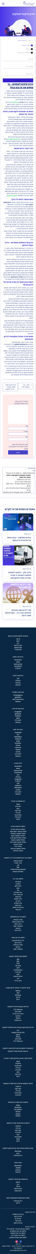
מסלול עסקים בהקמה (18, 840)
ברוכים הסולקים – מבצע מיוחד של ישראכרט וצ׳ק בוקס (19, 539)
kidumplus (18, 737)
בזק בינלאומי (18, 645)
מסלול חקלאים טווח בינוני (18, 842)
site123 (18, 685)
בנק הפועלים (18, 892)
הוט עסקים (18, 1020)
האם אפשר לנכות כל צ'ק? (23, 482)
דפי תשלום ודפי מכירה (18, 801)
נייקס (18, 999)
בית (30, 40)
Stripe (18, 1105)
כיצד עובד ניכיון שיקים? (24, 479)
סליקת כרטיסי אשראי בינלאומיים (18, 1102)
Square (18, 1114)
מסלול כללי (18, 846)
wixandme (18, 660)
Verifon (18, 991)
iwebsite (18, 716)
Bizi (18, 959)
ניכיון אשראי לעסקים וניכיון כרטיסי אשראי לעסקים (18, 1048)
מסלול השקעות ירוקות (18, 836)
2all (18, 678)
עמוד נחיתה (18, 1163)
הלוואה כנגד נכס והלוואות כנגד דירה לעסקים (18, 858)
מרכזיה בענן (18, 1216)
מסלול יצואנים (18, 844)
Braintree (18, 1107)
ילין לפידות (18, 930)
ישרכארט (18, 806)
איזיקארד (18, 1063)
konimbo (18, 743)
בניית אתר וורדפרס (18, 709)
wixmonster (18, 664)
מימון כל (18, 884)
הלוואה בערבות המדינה (18, 826)
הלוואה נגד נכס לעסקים (18, 1233)
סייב (18, 865)
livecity (18, 683)
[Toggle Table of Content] (33, 471)
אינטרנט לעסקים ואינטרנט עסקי (18, 636)
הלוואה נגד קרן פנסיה (18, 937)
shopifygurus (18, 695)
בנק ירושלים (18, 903)
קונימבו (18, 752)
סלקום (18, 1035)
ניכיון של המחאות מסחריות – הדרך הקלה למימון (18, 485)
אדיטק (18, 997)
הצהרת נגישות (18, 1223)
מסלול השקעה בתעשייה (18, 833)
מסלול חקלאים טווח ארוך (18, 838)
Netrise (18, 701)
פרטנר (18, 639)
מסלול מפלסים (18, 851)
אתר (26, 437)
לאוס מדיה (18, 720)
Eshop (18, 745)
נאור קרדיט (18, 981)
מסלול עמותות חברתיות (18, 848)
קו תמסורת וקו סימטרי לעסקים (18, 1179)
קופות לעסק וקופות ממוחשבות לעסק (18, 1198)
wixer (18, 662)
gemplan (18, 697)
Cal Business (18, 970)
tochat (18, 1016)
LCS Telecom (18, 1009)
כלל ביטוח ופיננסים (18, 922)
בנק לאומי (18, 905)
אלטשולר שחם (18, 926)
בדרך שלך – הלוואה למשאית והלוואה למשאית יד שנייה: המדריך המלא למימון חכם (19, 575)
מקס (18, 808)
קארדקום (18, 810)
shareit (18, 749)
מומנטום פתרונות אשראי (18, 869)
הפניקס (18, 928)
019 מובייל (18, 650)
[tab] (27, 45)
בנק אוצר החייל (18, 894)
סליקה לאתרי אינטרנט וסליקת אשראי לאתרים (18, 1058)
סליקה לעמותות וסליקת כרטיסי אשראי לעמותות (18, 1083)
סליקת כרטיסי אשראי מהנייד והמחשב (18, 1123)
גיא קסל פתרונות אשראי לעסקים (18, 1051)
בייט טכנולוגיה (18, 1155)
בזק (18, 643)
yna (18, 735)
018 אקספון (18, 647)
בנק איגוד (18, 897)
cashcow (18, 747)
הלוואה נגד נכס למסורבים (18, 1231)
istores (18, 680)
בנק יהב (18, 901)
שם (26, 426)
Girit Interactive (18, 699)
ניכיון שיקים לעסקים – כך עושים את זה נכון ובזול (20, 473)
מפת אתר (18, 1221)
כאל (18, 890)
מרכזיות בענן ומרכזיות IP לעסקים (18, 1006)
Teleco (18, 1018)
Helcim (18, 1112)
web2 (18, 718)
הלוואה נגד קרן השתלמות (18, 917)
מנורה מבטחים (18, 920)
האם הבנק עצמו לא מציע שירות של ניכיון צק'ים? (18, 489)
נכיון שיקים (15, 102)
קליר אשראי (18, 863)
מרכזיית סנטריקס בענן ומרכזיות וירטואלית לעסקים (18, 1027)
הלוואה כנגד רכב (18, 879)
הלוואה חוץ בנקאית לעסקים (18, 1237)
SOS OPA (18, 1012)
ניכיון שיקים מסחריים (14, 139)
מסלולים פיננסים (18, 871)
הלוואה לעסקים (12, 195)
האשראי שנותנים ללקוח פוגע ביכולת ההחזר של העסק (19, 476)
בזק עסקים (18, 1191)
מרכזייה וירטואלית (18, 1214)
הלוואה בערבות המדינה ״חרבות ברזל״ (18, 1229)
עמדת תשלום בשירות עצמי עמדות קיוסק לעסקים (18, 1148)
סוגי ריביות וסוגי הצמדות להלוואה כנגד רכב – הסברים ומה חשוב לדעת (18, 613)
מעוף (18, 968)
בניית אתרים (18, 763)
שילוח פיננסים (18, 861)
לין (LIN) (18, 668)
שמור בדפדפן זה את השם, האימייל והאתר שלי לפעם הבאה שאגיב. (18, 446)
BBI (18, 867)
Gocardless (18, 1109)
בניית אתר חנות (18, 729)
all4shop (18, 995)
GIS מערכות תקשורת (18, 1032)
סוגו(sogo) (18, 712)
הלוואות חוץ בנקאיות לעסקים (18, 956)
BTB (18, 963)
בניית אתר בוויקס (18, 657)
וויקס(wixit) (18, 666)
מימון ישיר (18, 882)
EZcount (18, 817)
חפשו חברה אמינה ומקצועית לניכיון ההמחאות (17, 492)
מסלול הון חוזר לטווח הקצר (18, 831)
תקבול (18, 819)
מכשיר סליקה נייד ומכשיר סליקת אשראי (18, 988)
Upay (18, 804)
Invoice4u (18, 815)
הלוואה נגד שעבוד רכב (18, 1235)
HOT (18, 641)
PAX (18, 993)
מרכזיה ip (18, 1218)
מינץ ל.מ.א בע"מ (18, 1014)
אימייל (25, 431)
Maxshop (18, 1151)
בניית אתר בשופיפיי (18, 692)
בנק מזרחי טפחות (18, 907)
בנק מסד (18, 909)
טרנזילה (18, 813)
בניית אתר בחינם (18, 675)
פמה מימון (18, 886)
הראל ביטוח (18, 924)
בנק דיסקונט (18, 899)
